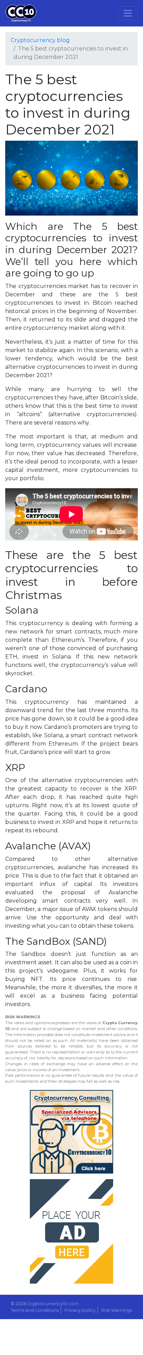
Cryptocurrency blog (40, 40)
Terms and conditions (35, 1310)
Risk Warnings (116, 1310)
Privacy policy (80, 1310)
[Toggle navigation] (127, 13)
